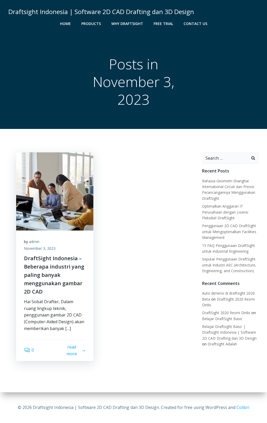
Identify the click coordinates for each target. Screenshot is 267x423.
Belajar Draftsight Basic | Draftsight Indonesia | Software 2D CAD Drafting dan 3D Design (229, 332)
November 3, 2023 (40, 248)
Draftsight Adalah (222, 343)
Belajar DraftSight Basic (222, 318)
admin (34, 241)
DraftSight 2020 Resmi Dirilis (226, 312)
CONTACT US (195, 23)
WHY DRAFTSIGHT (127, 23)
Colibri (242, 407)
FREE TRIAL (163, 23)
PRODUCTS (91, 23)
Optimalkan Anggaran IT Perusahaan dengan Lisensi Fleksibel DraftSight (225, 212)
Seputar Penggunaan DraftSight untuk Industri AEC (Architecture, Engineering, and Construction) (229, 265)
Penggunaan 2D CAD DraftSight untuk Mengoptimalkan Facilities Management (229, 231)
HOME (65, 23)
